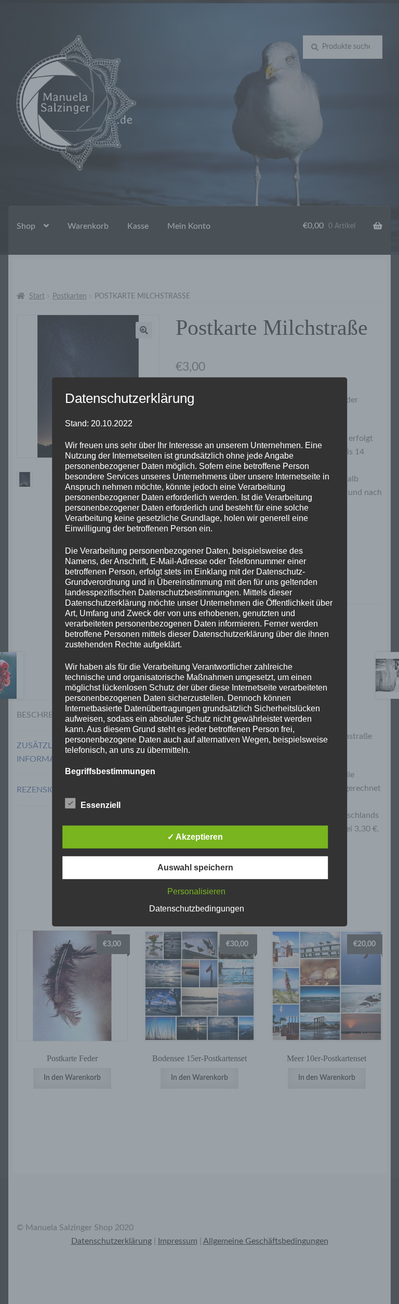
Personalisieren (196, 891)
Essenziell (101, 805)
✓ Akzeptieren (195, 836)
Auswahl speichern (195, 867)
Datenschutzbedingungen (196, 908)
